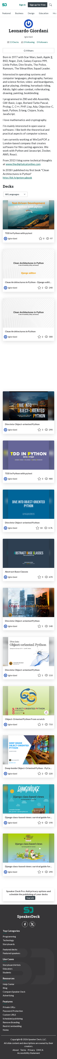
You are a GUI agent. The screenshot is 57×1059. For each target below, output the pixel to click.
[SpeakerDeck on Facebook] (25, 924)
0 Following (29, 42)
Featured (6, 13)
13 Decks (14, 42)
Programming (9, 936)
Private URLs (9, 1007)
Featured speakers (11, 953)
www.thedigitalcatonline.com (23, 164)
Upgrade (30, 898)
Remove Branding (11, 1022)
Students (7, 972)
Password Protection (13, 1011)
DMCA (39, 1050)
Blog (5, 988)
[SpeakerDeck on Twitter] (32, 924)
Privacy (31, 1050)
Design (31, 13)
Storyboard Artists (12, 965)
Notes (6, 1029)
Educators (7, 968)
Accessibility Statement (28, 1053)
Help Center (8, 984)
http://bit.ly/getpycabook (17, 177)
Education (43, 13)
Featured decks (10, 949)
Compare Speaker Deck (14, 991)
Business (19, 13)
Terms (23, 1050)
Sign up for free (38, 4)
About (16, 1050)
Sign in (22, 4)
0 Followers (42, 42)
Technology (8, 940)
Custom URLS (9, 1014)
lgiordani (12, 238)
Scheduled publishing (13, 1018)
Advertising (8, 995)
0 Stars (29, 50)
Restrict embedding (12, 1026)
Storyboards (9, 944)
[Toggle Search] (50, 4)
